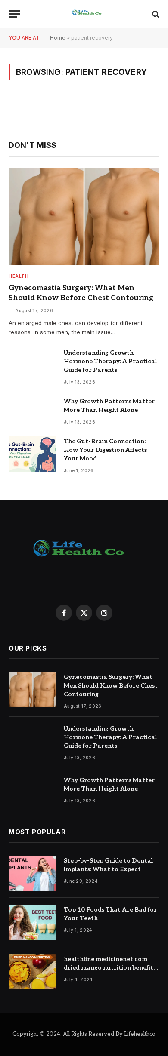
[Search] (154, 14)
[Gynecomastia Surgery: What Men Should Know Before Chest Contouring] (84, 216)
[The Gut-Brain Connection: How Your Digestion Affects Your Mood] (32, 454)
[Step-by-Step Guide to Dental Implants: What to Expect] (32, 873)
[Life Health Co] (88, 14)
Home (57, 37)
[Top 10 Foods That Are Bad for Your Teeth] (32, 922)
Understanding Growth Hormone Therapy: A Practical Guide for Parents (110, 361)
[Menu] (14, 14)
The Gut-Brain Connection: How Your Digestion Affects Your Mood (105, 450)
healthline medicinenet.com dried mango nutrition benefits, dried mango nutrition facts (110, 967)
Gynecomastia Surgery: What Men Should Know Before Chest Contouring (111, 685)
